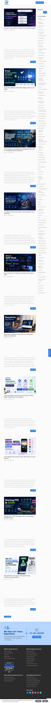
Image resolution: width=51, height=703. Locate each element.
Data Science (41, 63)
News (40, 204)
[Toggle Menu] (46, 2)
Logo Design (41, 285)
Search (40, 9)
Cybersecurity (41, 55)
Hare (14, 30)
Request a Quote (39, 2)
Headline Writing (42, 136)
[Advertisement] (20, 40)
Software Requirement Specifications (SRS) (43, 140)
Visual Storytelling (42, 73)
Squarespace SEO (42, 125)
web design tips (42, 292)
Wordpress (41, 199)
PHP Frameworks (42, 206)
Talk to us (37, 636)
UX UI (40, 169)
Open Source (41, 105)
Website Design (7, 656)
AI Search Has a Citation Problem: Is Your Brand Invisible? (20, 28)
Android (40, 215)
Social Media (41, 186)
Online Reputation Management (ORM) (33, 680)
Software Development (30, 660)
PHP (39, 217)
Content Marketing (42, 123)
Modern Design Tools (43, 248)
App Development (42, 220)
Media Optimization (42, 243)
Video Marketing (42, 52)
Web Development (42, 222)
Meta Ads (40, 150)
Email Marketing (42, 95)
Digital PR (40, 269)
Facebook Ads (41, 154)
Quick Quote (49, 352)
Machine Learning (42, 144)
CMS (39, 202)
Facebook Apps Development (31, 654)
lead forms (41, 174)
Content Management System (41, 178)
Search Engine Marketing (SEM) (32, 684)
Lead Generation (42, 118)
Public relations (42, 128)
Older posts (7, 616)
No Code (40, 86)
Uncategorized (41, 263)
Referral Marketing (42, 116)
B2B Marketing (41, 120)
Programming (41, 257)
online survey (41, 40)
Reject (45, 701)
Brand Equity (41, 68)
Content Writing (42, 250)
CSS (39, 164)
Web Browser (41, 42)
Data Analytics (41, 38)
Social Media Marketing (30, 677)
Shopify (40, 70)
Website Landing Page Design (9, 658)
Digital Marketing (42, 184)
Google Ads (41, 152)
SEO (39, 181)
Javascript (41, 290)
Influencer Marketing (43, 89)
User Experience (42, 166)
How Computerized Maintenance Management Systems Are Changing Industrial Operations (19, 149)
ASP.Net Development (8, 651)
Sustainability (41, 231)
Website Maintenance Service (31, 663)
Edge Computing (42, 240)
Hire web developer (42, 162)
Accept (38, 701)
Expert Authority (42, 66)
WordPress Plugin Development (32, 665)
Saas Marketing (42, 75)
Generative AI (41, 107)
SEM (39, 283)
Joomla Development (30, 656)
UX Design (41, 134)
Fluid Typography (42, 194)
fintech (40, 274)
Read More (33, 61)
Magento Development (30, 658)
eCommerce (41, 171)
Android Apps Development (9, 677)
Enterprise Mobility (42, 61)
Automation (41, 29)
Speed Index (41, 288)
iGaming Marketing (42, 113)
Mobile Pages (41, 212)
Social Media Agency (43, 188)
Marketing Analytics (42, 35)
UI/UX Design (6, 654)
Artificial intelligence (43, 252)
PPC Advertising (42, 157)
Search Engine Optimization (31, 686)
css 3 (40, 197)
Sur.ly (12, 669)
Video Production (42, 159)
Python (40, 255)
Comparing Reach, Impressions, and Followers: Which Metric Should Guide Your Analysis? (18, 396)
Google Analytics (42, 245)
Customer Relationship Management (41, 79)
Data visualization (42, 277)
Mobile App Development (8, 680)
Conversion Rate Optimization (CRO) (32, 682)
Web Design (41, 224)
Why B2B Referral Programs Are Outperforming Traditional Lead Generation (17, 576)
